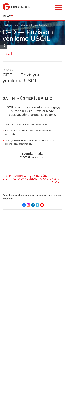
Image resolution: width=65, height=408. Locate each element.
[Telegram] (37, 205)
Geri (9, 53)
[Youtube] (42, 205)
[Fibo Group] (16, 8)
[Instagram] (28, 205)
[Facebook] (24, 205)
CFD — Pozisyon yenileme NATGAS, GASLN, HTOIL (31, 180)
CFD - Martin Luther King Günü (26, 176)
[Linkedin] (33, 205)
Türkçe (7, 15)
